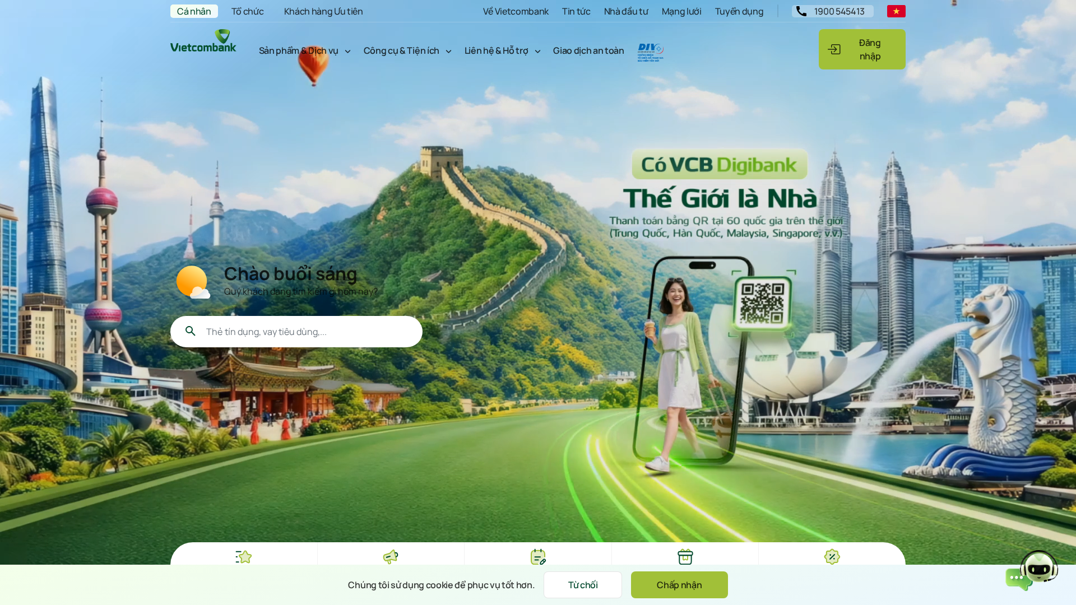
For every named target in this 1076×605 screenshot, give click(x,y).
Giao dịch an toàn (588, 50)
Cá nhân (194, 11)
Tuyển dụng (739, 11)
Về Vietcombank (516, 11)
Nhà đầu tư (626, 11)
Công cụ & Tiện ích (401, 50)
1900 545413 (839, 11)
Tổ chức (247, 11)
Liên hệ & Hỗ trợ (496, 50)
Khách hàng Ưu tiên (323, 11)
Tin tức (576, 11)
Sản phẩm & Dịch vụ (298, 50)
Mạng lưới (682, 11)
